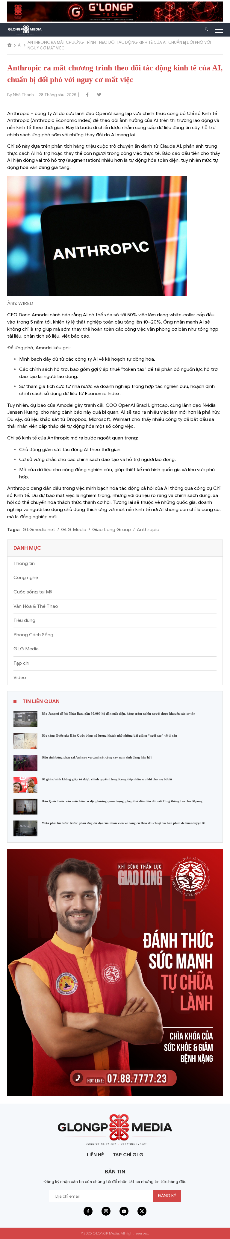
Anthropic (148, 530)
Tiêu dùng (24, 620)
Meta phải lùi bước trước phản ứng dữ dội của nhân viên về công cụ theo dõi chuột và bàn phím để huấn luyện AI (123, 823)
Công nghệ (25, 578)
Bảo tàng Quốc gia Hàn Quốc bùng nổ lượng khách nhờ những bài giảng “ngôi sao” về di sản (109, 735)
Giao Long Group (111, 530)
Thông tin (24, 563)
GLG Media (73, 530)
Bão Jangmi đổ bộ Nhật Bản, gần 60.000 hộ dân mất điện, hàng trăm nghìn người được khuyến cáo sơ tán (118, 713)
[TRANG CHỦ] (9, 45)
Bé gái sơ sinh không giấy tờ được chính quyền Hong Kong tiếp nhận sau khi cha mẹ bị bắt (107, 779)
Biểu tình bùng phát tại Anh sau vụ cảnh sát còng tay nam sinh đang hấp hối (97, 757)
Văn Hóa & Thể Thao (35, 606)
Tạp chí (21, 663)
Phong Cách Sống (33, 635)
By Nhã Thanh (20, 94)
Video (19, 678)
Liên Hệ (95, 1155)
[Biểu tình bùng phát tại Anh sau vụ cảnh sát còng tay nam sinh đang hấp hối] (25, 762)
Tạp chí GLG (128, 1155)
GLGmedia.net (39, 530)
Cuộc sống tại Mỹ (32, 592)
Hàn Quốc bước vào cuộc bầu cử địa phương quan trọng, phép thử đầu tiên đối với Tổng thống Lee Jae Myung (122, 801)
